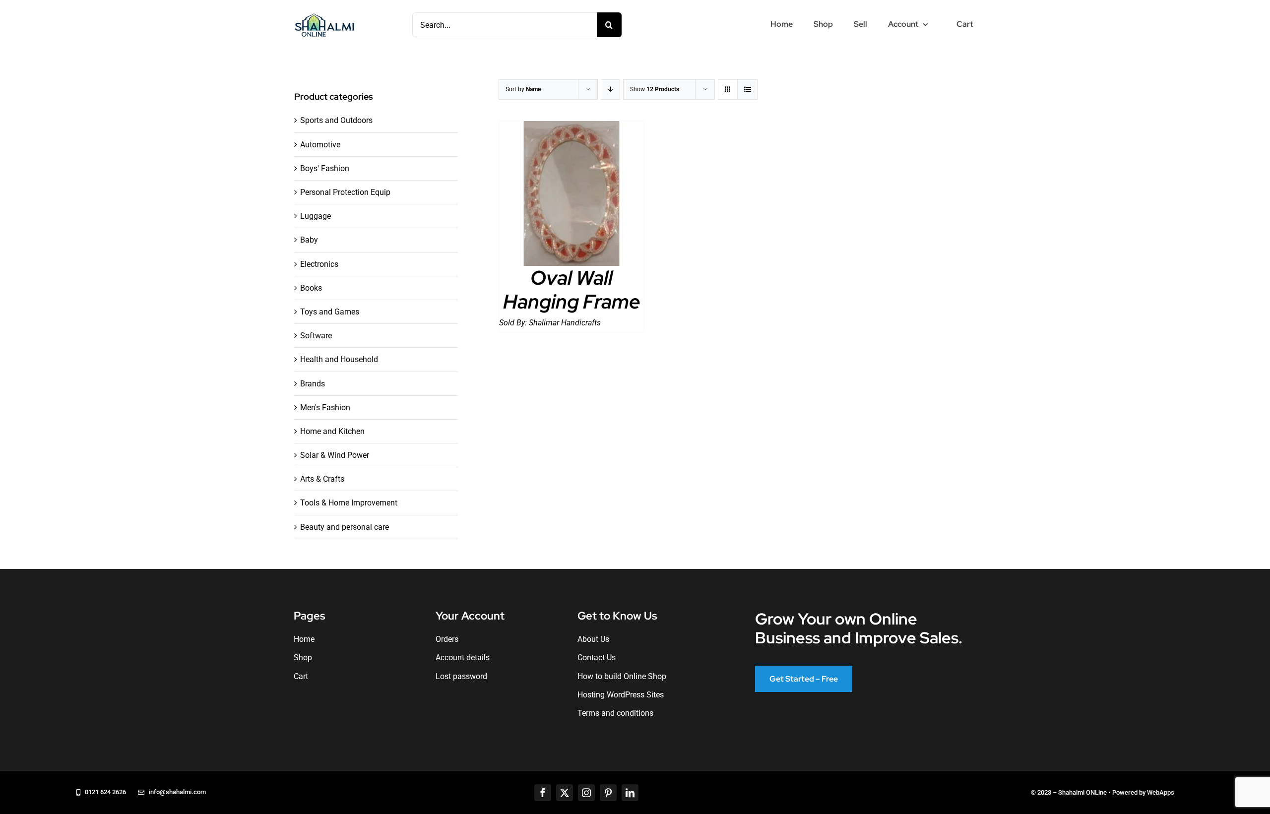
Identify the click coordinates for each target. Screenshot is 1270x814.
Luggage (315, 216)
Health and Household (339, 359)
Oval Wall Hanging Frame (571, 289)
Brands (312, 383)
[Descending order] (610, 89)
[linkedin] (630, 792)
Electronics (319, 264)
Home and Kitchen (332, 431)
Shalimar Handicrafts (565, 322)
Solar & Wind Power (334, 455)
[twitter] (564, 792)
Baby (309, 240)
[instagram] (586, 792)
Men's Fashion (325, 407)
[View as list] (747, 89)
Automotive (320, 144)
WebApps (1160, 792)
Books (311, 288)
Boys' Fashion (324, 168)
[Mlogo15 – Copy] (324, 15)
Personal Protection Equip (345, 192)
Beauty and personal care (344, 527)
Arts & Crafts (322, 479)
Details (572, 195)
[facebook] (542, 792)
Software (316, 335)
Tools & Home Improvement (348, 502)
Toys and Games (329, 311)
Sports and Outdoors (336, 120)
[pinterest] (608, 792)
